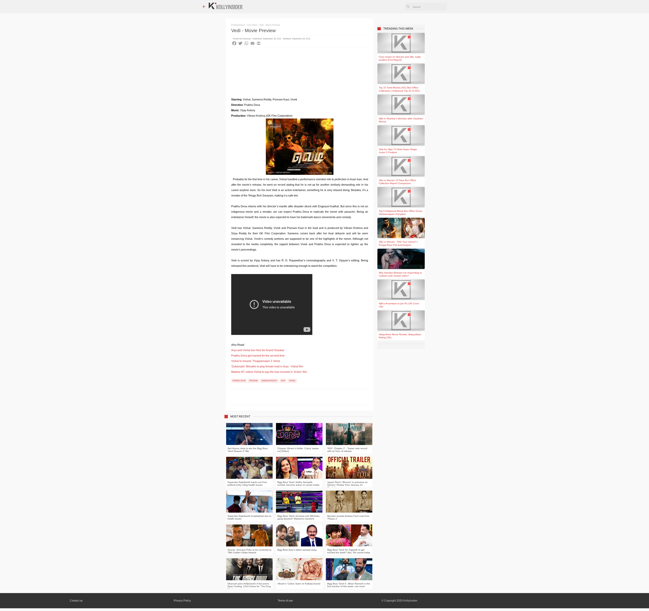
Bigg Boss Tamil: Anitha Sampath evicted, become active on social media (298, 483)
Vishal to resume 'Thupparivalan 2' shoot (255, 361)
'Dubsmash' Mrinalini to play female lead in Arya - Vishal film (267, 366)
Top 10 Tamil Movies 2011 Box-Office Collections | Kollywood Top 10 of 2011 (399, 89)
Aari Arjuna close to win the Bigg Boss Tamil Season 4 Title (247, 449)
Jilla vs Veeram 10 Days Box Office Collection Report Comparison (397, 182)
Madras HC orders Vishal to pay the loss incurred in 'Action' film (269, 371)
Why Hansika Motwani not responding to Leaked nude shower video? (400, 274)
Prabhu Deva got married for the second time (258, 355)
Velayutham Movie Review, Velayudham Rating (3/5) (400, 336)
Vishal (292, 381)
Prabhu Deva (239, 381)
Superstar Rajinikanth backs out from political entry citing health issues (247, 483)
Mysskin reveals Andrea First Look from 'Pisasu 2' (348, 517)
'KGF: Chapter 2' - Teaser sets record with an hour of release (347, 449)
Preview (253, 381)
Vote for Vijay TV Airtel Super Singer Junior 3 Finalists (398, 151)
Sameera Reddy (269, 381)
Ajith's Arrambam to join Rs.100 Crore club (399, 305)
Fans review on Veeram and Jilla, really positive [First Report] (400, 58)
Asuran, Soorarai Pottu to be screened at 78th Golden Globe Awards (249, 551)
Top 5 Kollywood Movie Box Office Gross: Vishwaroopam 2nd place (401, 212)
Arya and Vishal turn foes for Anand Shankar (257, 350)
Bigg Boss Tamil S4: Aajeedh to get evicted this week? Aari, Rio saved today (348, 551)
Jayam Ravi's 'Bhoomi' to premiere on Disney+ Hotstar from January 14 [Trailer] (347, 485)
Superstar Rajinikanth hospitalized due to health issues (249, 517)
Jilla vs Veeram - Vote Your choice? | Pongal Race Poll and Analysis (398, 243)
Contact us (76, 600)
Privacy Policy (182, 600)
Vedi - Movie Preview (269, 25)
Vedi (283, 381)
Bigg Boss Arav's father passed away (297, 549)
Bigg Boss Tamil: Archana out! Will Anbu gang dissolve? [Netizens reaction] (298, 517)
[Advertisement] (299, 73)
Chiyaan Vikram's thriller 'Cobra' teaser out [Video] (298, 449)
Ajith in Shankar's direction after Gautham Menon (401, 120)
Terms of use (285, 600)
